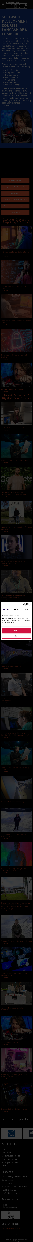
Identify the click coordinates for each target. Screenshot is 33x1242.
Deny (16, 636)
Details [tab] (16, 609)
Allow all (16, 630)
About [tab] (27, 609)
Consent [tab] (6, 609)
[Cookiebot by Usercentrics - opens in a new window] (23, 604)
